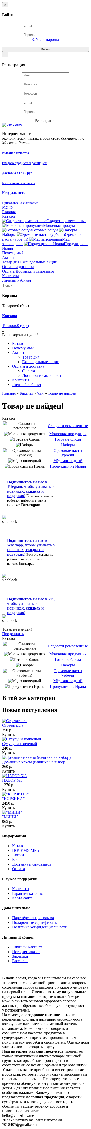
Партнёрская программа (33, 918)
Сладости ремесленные (66, 221)
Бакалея (26, 393)
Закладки (20, 956)
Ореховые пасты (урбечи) (68, 452)
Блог (16, 859)
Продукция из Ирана (68, 466)
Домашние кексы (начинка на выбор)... (36, 762)
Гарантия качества (28, 893)
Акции (8, 257)
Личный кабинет (16, 280)
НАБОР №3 (12, 780)
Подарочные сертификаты (35, 922)
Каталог (9, 216)
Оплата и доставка (18, 266)
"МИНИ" (10, 817)
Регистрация (45, 120)
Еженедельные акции (38, 262)
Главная (9, 212)
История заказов (26, 951)
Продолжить (13, 634)
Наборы (68, 445)
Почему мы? (13, 253)
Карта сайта (22, 898)
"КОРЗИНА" (13, 798)
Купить (8, 734)
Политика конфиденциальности (39, 927)
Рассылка (20, 961)
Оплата (8, 271)
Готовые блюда (45, 230)
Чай (40, 393)
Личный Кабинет (27, 947)
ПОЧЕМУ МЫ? (25, 850)
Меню (7, 207)
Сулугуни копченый (19, 743)
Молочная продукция (61, 225)
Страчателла (12, 725)
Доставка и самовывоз (35, 271)
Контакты (10, 276)
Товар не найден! (63, 393)
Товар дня (10, 262)
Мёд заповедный (67, 460)
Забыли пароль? (45, 39)
